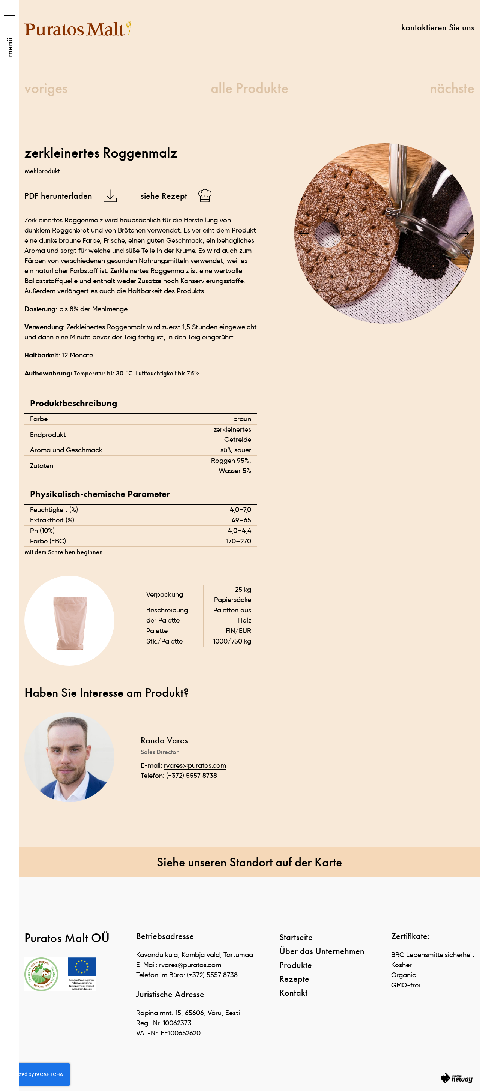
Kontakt (293, 992)
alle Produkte (249, 88)
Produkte (295, 965)
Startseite (296, 937)
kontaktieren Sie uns (437, 27)
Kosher (401, 965)
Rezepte (294, 978)
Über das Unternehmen (321, 951)
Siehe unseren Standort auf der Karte (249, 862)
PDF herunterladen (58, 195)
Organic (403, 975)
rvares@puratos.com (195, 765)
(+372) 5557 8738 (191, 775)
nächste (452, 88)
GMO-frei (405, 985)
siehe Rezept (164, 195)
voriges (46, 88)
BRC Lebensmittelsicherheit (432, 955)
